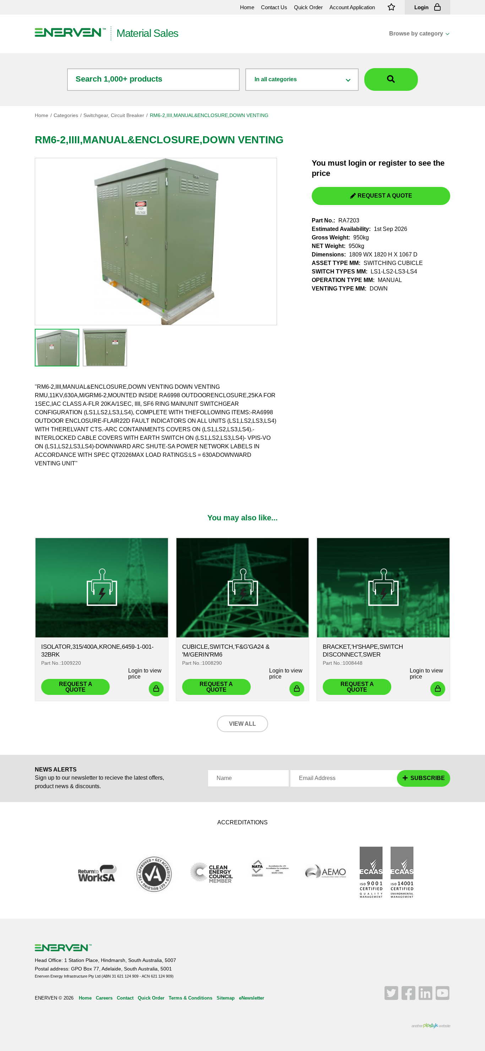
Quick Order (151, 998)
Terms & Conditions (190, 998)
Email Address (317, 778)
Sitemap (226, 998)
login (357, 163)
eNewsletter (251, 998)
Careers (104, 998)
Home (41, 115)
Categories (66, 115)
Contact (125, 998)
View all (242, 724)
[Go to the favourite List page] (391, 7)
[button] (104, 347)
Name (224, 778)
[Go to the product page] (102, 587)
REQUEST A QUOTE (385, 196)
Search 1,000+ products (119, 78)
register (392, 163)
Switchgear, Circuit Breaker (113, 115)
